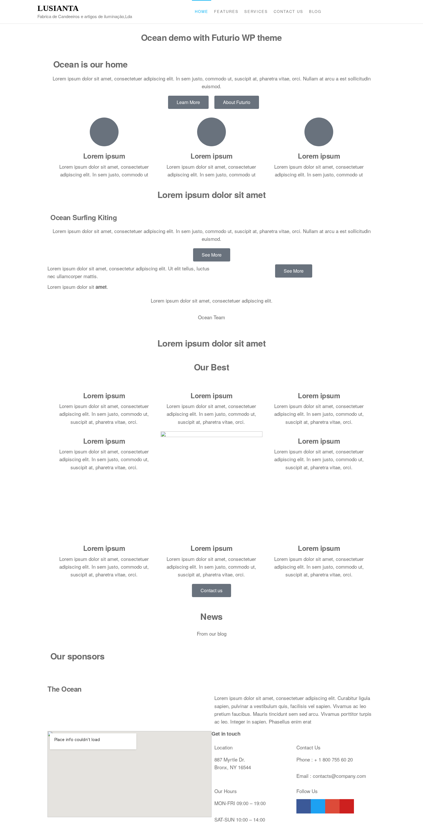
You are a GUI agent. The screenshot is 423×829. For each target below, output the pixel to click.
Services (256, 11)
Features (226, 11)
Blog (315, 11)
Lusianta (58, 8)
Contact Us (288, 11)
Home (201, 11)
